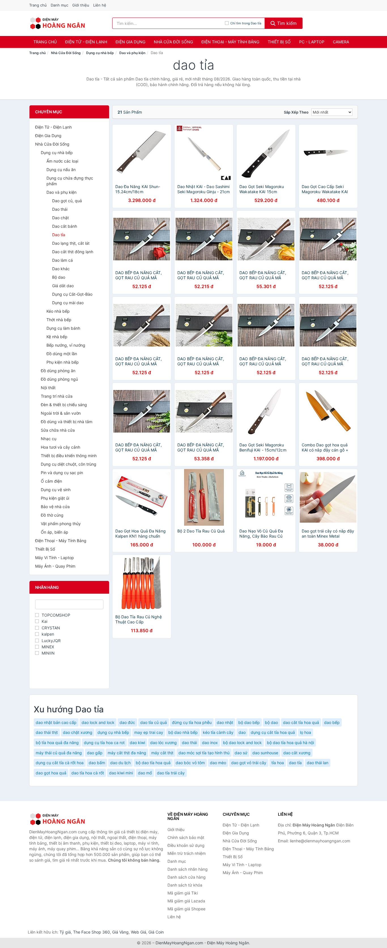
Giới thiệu (80, 5)
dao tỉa (295, 762)
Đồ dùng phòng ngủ (59, 379)
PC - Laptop (311, 41)
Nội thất (48, 387)
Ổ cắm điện (51, 481)
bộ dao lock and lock (242, 742)
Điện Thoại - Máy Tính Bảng (230, 41)
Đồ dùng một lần (61, 353)
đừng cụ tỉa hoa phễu (192, 722)
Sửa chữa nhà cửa (58, 430)
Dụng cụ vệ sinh (56, 489)
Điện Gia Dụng (130, 41)
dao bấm (97, 762)
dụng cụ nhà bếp (113, 732)
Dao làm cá (62, 260)
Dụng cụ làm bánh (63, 328)
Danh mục (59, 5)
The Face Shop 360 (91, 932)
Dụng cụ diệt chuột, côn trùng (68, 464)
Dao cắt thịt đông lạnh (72, 251)
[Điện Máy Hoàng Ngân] (57, 819)
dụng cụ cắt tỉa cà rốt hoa (60, 762)
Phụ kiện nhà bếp (62, 362)
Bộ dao (58, 277)
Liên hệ (99, 5)
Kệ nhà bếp (56, 336)
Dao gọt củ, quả (67, 200)
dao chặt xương (77, 732)
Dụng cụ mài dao (68, 302)
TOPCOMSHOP (56, 615)
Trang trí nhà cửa (57, 396)
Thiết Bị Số (279, 41)
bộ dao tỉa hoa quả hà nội (290, 742)
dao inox (210, 742)
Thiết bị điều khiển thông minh (69, 455)
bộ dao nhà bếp (183, 732)
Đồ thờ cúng (52, 515)
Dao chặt (60, 217)
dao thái (189, 742)
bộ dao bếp (249, 722)
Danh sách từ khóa (184, 885)
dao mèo (218, 762)
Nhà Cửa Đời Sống (173, 41)
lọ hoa (305, 732)
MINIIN (48, 653)
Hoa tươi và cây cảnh (60, 447)
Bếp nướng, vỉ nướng (65, 345)
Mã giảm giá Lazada (186, 900)
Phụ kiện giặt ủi (55, 498)
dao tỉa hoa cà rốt (87, 772)
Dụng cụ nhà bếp (100, 53)
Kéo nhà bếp (58, 311)
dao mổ (145, 772)
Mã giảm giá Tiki (182, 893)
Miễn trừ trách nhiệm (186, 853)
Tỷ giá (65, 932)
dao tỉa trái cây (171, 772)
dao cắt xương (297, 752)
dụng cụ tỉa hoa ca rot (104, 742)
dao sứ (241, 752)
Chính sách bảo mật (185, 837)
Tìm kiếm (286, 23)
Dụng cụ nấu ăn (61, 169)
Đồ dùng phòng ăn (58, 370)
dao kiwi (137, 742)
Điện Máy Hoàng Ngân (228, 942)
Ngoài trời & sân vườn (61, 413)
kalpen (48, 634)
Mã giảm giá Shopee (186, 908)
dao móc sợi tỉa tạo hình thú (203, 752)
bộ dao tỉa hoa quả (153, 762)
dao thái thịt (47, 732)
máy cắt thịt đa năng (127, 752)
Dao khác (61, 268)
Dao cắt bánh (64, 226)
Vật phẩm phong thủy (61, 523)
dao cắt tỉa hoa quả (301, 722)
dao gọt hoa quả (51, 772)
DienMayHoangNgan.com (179, 942)
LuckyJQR (51, 640)
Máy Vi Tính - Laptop (54, 557)
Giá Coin (156, 932)
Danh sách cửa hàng (186, 877)
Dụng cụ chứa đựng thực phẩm (69, 181)
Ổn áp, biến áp (54, 532)
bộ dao (271, 722)
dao (242, 732)
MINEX (48, 646)
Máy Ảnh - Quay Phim (55, 566)
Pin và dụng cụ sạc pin (62, 472)
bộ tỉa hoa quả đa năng (57, 742)
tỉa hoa (277, 762)
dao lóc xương (163, 742)
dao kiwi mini (121, 772)
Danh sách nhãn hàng (187, 869)
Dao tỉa (58, 234)
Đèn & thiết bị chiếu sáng (64, 404)
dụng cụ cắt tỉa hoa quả (273, 732)
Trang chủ (38, 5)
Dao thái (59, 209)
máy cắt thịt (162, 752)
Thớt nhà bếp (58, 319)
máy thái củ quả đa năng (59, 752)
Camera (341, 41)
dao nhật (225, 722)
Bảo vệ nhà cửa (55, 506)
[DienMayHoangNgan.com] (57, 23)
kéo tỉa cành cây (218, 732)
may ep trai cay (148, 732)
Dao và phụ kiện (132, 53)
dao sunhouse (265, 752)
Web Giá (138, 932)
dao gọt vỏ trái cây (248, 762)
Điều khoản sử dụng (186, 845)
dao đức (127, 722)
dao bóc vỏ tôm (190, 762)
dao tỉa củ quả (153, 722)
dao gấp (95, 752)
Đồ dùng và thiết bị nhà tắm (66, 421)
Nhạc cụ (48, 438)
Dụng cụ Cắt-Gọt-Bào (72, 294)
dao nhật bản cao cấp (56, 722)
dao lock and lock (98, 722)
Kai (44, 621)
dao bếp (332, 722)
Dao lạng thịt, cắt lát (71, 243)
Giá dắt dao (63, 285)
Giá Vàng (120, 932)
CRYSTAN (51, 627)
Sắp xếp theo (296, 112)
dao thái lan (317, 762)
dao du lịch (120, 762)
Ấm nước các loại (62, 161)
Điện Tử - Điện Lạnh (86, 41)
